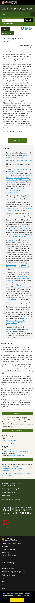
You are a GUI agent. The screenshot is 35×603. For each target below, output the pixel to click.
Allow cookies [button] (17, 600)
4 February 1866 (19, 188)
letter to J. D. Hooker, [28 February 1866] (18, 180)
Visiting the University (8, 575)
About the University (8, 568)
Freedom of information (9, 555)
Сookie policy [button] (26, 595)
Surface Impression (14, 499)
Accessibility (5, 552)
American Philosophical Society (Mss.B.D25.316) (17, 451)
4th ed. (11, 240)
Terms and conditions (8, 558)
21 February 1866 (11, 190)
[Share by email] (30, 28)
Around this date (7, 33)
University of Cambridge (10, 489)
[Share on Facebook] (22, 28)
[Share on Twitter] (26, 28)
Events (4, 585)
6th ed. (10, 208)
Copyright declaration (8, 492)
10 (4, 312)
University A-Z (6, 546)
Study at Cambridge (8, 563)
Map (3, 578)
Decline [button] (6, 600)
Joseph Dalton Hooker (20, 169)
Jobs (3, 588)
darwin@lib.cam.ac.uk (8, 485)
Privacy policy (6, 495)
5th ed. (19, 206)
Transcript (5, 29)
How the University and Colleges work (13, 572)
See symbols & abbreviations (17, 455)
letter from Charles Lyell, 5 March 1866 (20, 160)
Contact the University (8, 549)
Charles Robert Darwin (9, 440)
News (3, 581)
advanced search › (7, 23)
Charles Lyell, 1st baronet (10, 444)
